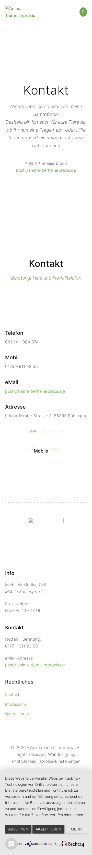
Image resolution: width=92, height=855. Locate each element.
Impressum (15, 704)
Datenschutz (17, 713)
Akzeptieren (48, 829)
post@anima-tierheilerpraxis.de (46, 170)
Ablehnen (18, 829)
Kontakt (12, 694)
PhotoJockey (24, 761)
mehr (76, 829)
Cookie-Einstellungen (60, 761)
